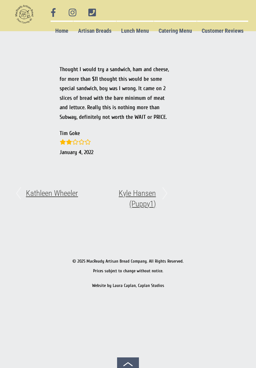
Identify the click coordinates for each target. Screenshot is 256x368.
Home (61, 30)
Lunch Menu (135, 30)
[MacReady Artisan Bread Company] (25, 24)
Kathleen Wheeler (52, 193)
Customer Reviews (223, 30)
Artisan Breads (94, 30)
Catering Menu (175, 30)
